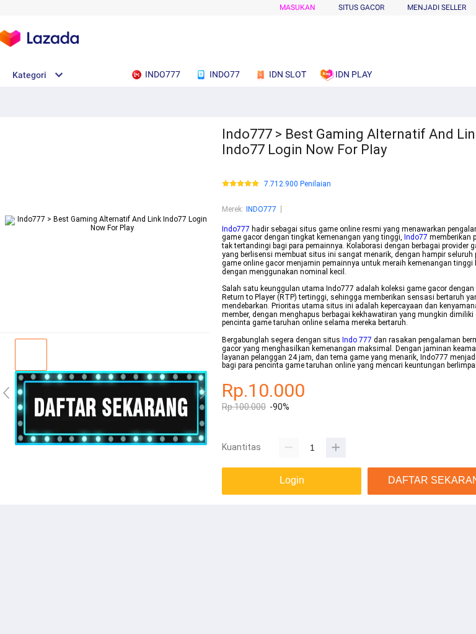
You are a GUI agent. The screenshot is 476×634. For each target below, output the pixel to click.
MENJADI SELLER (436, 7)
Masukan (297, 7)
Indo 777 (357, 340)
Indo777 (236, 229)
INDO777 (261, 209)
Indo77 (416, 237)
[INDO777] (111, 442)
